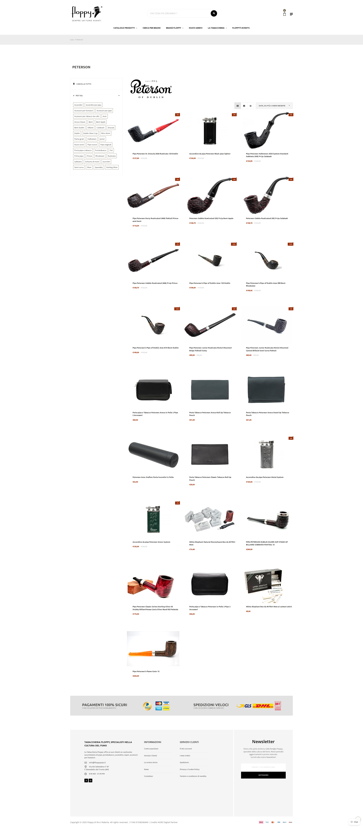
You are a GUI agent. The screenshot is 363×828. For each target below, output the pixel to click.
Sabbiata (78, 161)
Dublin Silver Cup (90, 133)
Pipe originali (105, 144)
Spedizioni (184, 762)
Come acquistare (151, 748)
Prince (89, 156)
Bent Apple (100, 122)
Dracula (111, 127)
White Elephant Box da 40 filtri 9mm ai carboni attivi (269, 606)
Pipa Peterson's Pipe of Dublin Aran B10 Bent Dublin (156, 347)
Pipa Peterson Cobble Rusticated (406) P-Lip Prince (155, 283)
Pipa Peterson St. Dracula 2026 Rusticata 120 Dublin (155, 153)
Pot (111, 150)
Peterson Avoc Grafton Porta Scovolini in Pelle (153, 477)
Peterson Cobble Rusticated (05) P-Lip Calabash (267, 218)
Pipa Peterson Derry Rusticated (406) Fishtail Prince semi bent (155, 219)
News (146, 769)
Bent (91, 122)
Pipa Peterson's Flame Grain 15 (146, 671)
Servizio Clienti (150, 755)
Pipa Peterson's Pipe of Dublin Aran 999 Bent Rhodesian (265, 284)
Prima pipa (78, 156)
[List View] (250, 105)
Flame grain (79, 139)
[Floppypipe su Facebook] (86, 780)
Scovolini (106, 161)
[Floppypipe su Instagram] (90, 780)
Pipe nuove (92, 144)
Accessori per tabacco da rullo (86, 116)
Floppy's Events (241, 28)
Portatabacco (100, 150)
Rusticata (112, 156)
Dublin (77, 133)
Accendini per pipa (93, 105)
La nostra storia (150, 762)
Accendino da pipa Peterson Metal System (264, 477)
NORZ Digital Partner (168, 822)
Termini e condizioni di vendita (193, 776)
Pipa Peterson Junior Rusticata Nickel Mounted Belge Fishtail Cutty (210, 349)
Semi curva (79, 167)
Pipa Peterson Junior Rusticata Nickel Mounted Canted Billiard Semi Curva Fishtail (267, 349)
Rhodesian (99, 156)
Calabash (100, 127)
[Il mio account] (291, 14)
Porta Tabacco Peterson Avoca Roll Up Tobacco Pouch (210, 413)
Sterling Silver (112, 167)
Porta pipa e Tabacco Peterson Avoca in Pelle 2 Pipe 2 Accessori (155, 413)
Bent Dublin (79, 127)
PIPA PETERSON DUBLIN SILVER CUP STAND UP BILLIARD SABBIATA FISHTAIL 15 (267, 543)
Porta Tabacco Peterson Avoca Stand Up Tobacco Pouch (267, 413)
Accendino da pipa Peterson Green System (151, 542)
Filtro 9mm (105, 133)
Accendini (78, 105)
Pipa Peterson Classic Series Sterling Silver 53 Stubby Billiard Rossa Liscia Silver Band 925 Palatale (155, 608)
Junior (102, 139)
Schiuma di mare (92, 161)
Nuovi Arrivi (195, 28)
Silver (89, 167)
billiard (90, 127)
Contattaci (148, 776)
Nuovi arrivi (79, 144)
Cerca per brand (152, 28)
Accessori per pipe (104, 110)
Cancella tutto (83, 84)
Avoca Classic (79, 122)
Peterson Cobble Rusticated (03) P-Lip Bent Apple (211, 218)
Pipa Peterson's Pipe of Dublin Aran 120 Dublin (209, 283)
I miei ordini (185, 755)
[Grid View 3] (238, 105)
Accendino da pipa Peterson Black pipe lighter (209, 153)
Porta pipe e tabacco (83, 150)
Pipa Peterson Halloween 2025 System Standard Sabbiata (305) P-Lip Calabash (267, 155)
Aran (105, 116)
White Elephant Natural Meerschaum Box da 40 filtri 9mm (212, 543)
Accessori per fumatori (83, 110)
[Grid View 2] (244, 105)
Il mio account (186, 748)
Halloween (91, 139)
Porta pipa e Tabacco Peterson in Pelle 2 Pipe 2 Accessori (209, 608)
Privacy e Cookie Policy (190, 769)
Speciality (99, 167)
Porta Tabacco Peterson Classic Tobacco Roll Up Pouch (210, 478)
